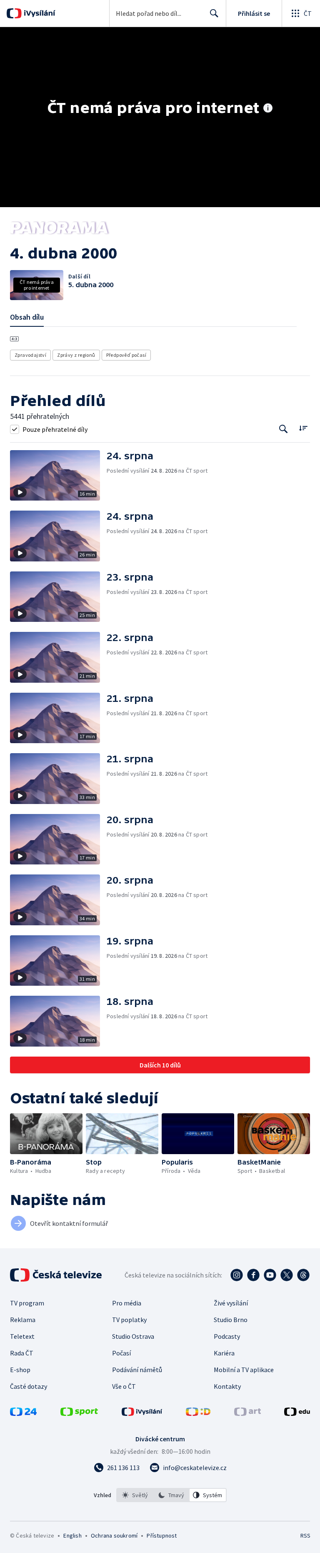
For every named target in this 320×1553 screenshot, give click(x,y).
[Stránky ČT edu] (297, 1413)
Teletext (22, 1336)
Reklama (22, 1319)
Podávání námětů (137, 1369)
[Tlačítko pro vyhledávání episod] (283, 429)
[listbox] (171, 1495)
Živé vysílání (231, 1303)
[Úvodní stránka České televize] (56, 1275)
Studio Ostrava (133, 1336)
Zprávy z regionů (76, 355)
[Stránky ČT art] (247, 1413)
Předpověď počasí (126, 355)
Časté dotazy (28, 1386)
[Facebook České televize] (253, 1275)
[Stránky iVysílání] (142, 1413)
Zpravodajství (30, 355)
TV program (27, 1303)
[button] (58, 475)
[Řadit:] (303, 428)
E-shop (20, 1369)
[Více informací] (268, 109)
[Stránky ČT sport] (79, 1413)
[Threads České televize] (303, 1275)
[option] (135, 1495)
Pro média (126, 1303)
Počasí (121, 1353)
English (72, 1535)
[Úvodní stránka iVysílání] (38, 13)
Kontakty (227, 1386)
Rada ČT (21, 1353)
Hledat (214, 13)
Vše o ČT (124, 1386)
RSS (305, 1535)
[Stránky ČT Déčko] (198, 1413)
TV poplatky (129, 1319)
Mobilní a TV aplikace (244, 1369)
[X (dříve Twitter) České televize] (286, 1275)
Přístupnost (162, 1535)
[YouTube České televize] (270, 1275)
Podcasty (227, 1336)
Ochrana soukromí (114, 1535)
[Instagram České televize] (236, 1275)
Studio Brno (231, 1319)
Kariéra (224, 1353)
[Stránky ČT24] (23, 1413)
